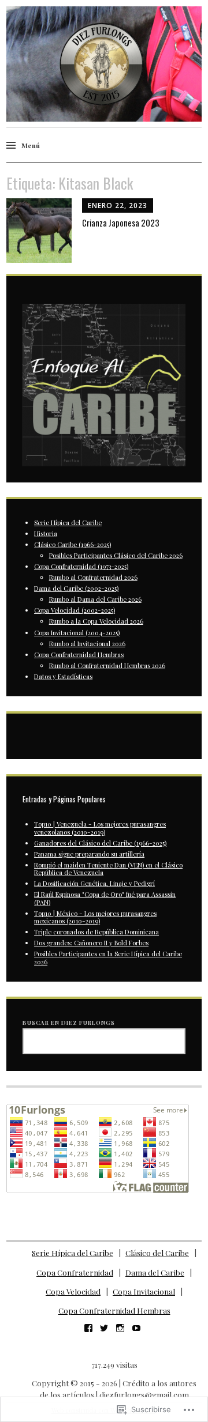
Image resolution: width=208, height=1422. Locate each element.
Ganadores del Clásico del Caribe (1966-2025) (100, 843)
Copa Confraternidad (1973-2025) (81, 566)
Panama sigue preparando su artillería (89, 854)
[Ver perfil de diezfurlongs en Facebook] (88, 1328)
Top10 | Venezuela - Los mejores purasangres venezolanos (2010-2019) (100, 828)
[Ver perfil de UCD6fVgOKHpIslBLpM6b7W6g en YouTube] (136, 1328)
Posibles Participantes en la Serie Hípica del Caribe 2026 (108, 957)
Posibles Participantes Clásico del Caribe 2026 (116, 555)
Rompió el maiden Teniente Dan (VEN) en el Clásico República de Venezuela (108, 869)
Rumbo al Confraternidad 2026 (93, 577)
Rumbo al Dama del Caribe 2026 (95, 599)
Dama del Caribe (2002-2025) (76, 588)
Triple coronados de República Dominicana (96, 931)
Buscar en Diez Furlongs (69, 1022)
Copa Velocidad (73, 1291)
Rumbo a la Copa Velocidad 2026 (96, 621)
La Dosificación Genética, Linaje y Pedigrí (94, 883)
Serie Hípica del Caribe (68, 522)
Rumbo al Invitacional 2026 (87, 643)
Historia (45, 533)
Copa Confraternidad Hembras (79, 654)
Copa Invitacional (144, 1291)
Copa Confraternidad (74, 1272)
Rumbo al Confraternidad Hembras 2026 (107, 665)
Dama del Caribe (154, 1272)
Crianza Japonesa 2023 (120, 222)
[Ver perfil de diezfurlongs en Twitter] (104, 1328)
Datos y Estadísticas (63, 676)
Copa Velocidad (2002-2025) (74, 610)
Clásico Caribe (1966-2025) (72, 544)
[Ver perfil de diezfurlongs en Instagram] (120, 1328)
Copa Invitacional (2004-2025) (77, 632)
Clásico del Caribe (157, 1253)
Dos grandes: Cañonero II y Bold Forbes (91, 942)
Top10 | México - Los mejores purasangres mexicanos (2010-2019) (95, 917)
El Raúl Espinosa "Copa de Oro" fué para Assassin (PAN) (105, 898)
